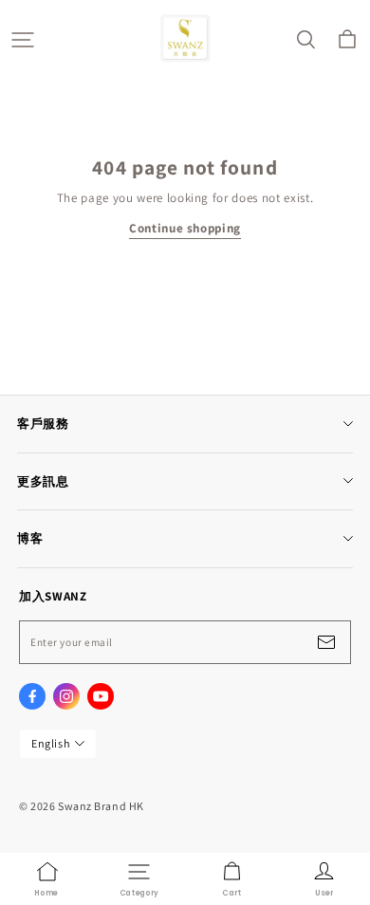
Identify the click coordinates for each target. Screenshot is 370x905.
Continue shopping (185, 228)
